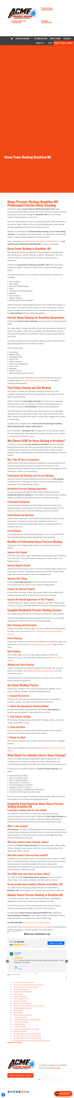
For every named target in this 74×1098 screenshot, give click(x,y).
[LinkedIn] (14, 1092)
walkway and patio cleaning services (40, 671)
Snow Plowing (55, 38)
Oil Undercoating (40, 38)
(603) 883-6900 (54, 1068)
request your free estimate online (37, 922)
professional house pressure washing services (42, 241)
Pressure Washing (22, 38)
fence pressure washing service (41, 644)
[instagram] (11, 1092)
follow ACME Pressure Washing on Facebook (34, 927)
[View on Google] (11, 954)
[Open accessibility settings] (3, 1094)
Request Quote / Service (64, 43)
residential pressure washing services (36, 380)
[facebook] (9, 1092)
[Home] (12, 38)
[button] (7, 961)
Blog (50, 43)
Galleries (66, 38)
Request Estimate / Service (20, 1075)
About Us (39, 43)
